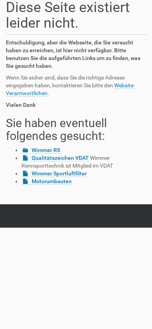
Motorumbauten (52, 181)
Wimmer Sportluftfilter (59, 173)
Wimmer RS (46, 150)
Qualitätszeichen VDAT (60, 158)
